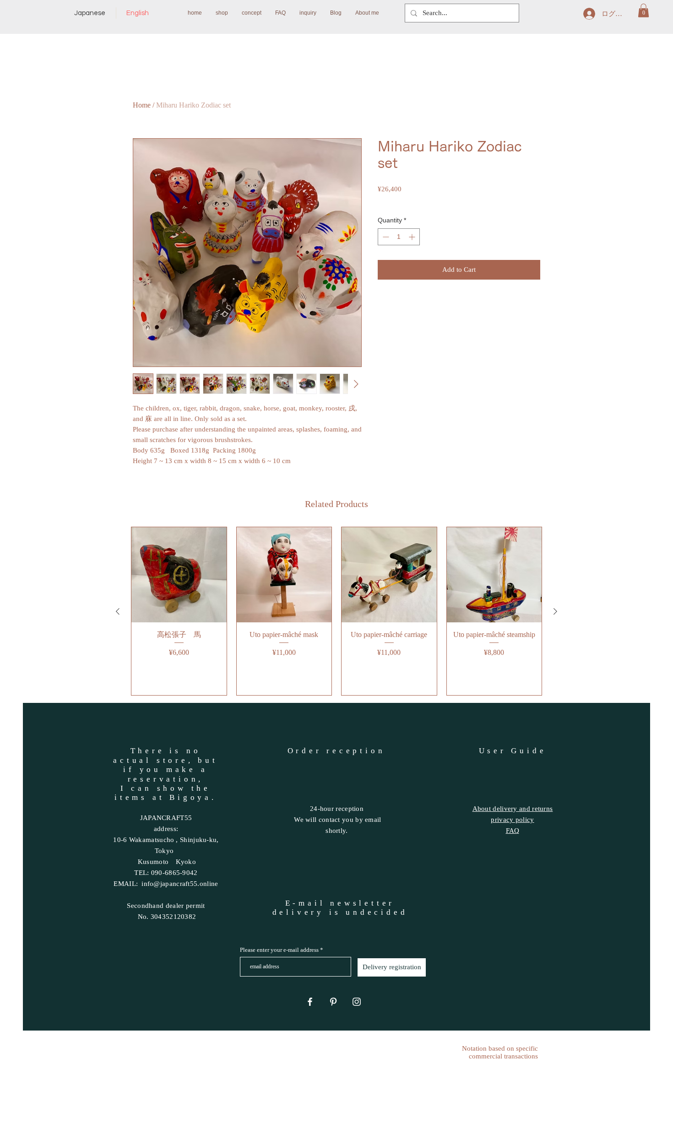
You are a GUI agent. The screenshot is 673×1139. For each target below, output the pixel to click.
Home (142, 105)
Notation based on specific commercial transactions (500, 1052)
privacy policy (512, 819)
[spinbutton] (399, 237)
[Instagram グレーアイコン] (356, 1001)
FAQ (513, 830)
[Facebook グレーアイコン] (309, 1001)
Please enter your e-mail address (279, 950)
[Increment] (412, 237)
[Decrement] (385, 237)
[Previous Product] (117, 611)
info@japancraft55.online (179, 883)
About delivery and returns (512, 808)
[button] (643, 10)
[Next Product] (555, 611)
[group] (336, 611)
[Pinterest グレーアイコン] (333, 1001)
